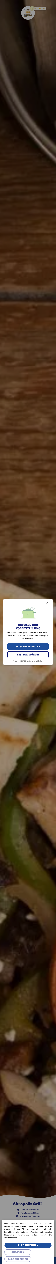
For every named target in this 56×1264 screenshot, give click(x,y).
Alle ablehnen (18, 1259)
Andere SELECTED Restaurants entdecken (28, 661)
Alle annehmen (28, 1245)
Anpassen (17, 1252)
